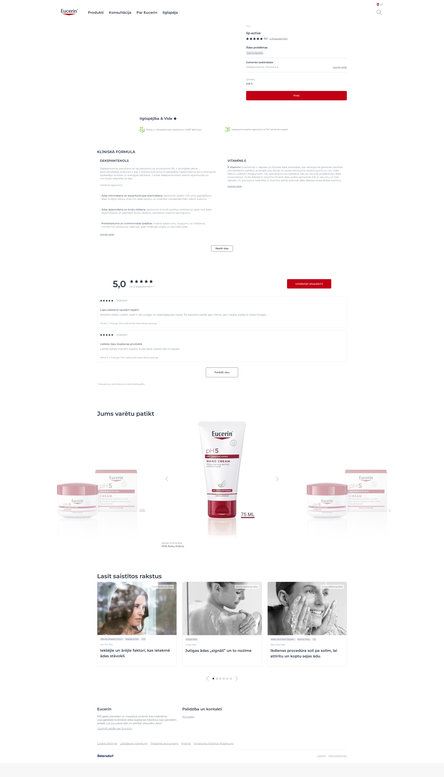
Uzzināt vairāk (340, 67)
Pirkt (296, 95)
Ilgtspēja (170, 12)
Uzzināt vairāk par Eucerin (114, 728)
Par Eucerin (146, 12)
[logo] (69, 12)
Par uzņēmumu (337, 756)
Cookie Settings (107, 743)
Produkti (96, 12)
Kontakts (188, 716)
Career (321, 756)
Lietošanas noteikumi (134, 743)
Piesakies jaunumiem (164, 743)
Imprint (186, 743)
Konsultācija (120, 12)
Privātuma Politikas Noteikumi (213, 743)
